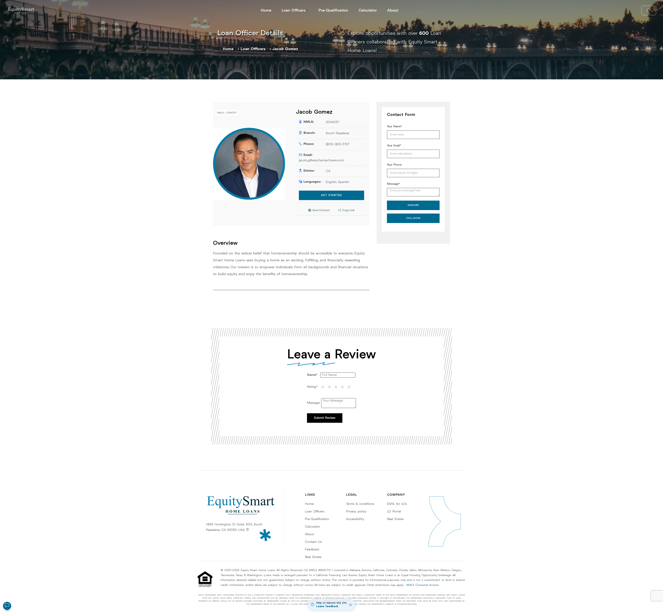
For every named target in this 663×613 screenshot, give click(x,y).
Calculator (368, 10)
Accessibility (355, 519)
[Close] (350, 605)
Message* (393, 183)
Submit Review (324, 418)
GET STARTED (331, 195)
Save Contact (321, 210)
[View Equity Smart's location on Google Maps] (247, 530)
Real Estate (313, 557)
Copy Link (348, 210)
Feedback (312, 549)
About (392, 10)
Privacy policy (356, 511)
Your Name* (394, 126)
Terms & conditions (360, 504)
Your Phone (394, 164)
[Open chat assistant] (7, 606)
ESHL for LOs (397, 504)
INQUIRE (413, 205)
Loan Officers (294, 10)
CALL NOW (413, 218)
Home (266, 10)
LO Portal (394, 511)
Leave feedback (327, 606)
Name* (312, 375)
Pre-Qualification (333, 10)
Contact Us (313, 542)
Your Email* (394, 145)
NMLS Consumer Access (422, 585)
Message (313, 403)
